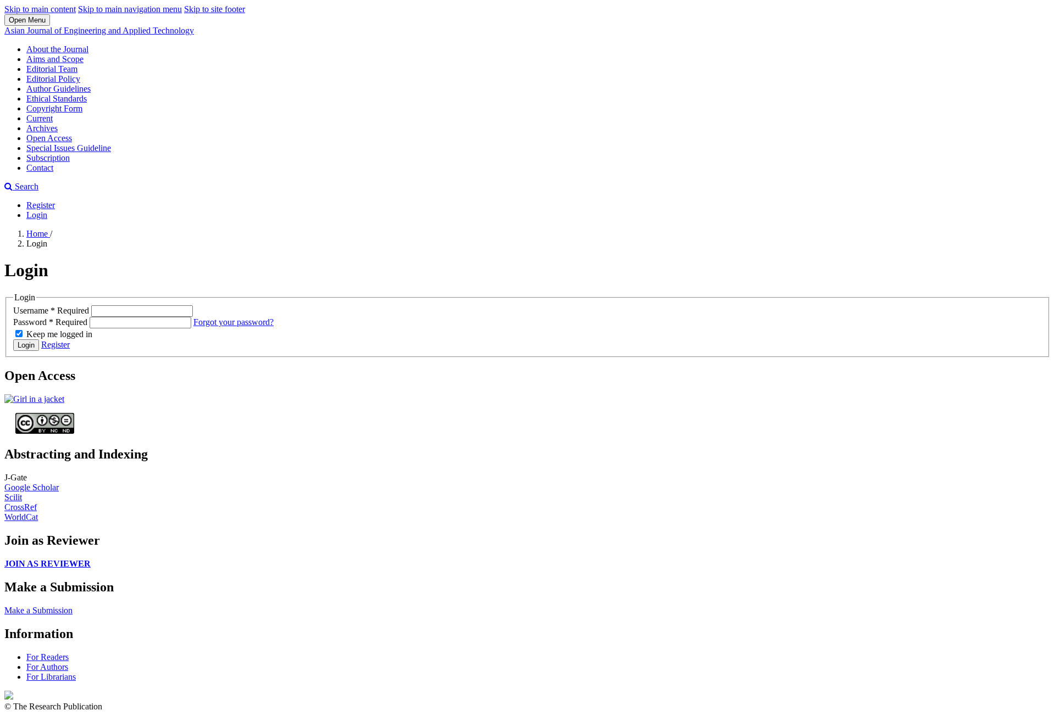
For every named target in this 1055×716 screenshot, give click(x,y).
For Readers (47, 657)
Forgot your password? (233, 322)
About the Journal (57, 49)
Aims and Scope (55, 59)
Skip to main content (40, 9)
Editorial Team (51, 69)
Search (25, 186)
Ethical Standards (56, 98)
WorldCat (21, 517)
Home (38, 233)
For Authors (47, 667)
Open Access (49, 138)
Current (39, 118)
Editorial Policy (53, 78)
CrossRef (20, 507)
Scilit (13, 497)
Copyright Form (54, 108)
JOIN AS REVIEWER (47, 563)
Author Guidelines (58, 88)
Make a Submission (38, 610)
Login (36, 215)
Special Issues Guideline (68, 148)
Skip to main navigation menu (130, 9)
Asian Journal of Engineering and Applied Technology (99, 30)
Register (40, 205)
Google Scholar (31, 487)
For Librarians (51, 676)
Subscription (48, 158)
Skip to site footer (214, 9)
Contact (39, 167)
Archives (42, 128)
